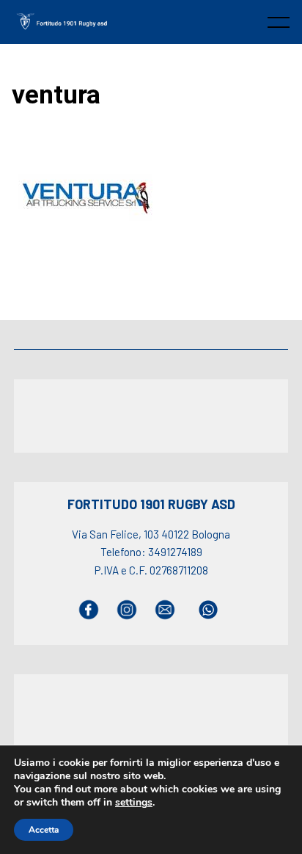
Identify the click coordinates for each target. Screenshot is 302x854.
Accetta (44, 830)
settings (133, 802)
